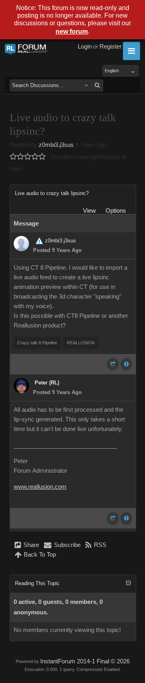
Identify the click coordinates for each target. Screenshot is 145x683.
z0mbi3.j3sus (56, 145)
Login (85, 46)
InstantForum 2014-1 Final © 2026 (85, 661)
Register (110, 46)
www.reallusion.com (40, 487)
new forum (72, 31)
